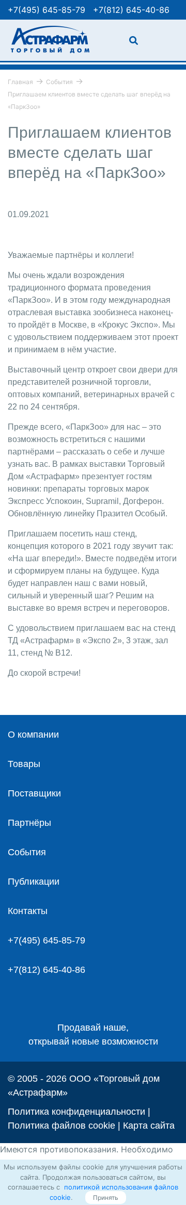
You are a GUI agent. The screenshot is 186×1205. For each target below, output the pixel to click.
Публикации (33, 881)
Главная (20, 82)
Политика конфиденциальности (76, 1111)
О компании (33, 734)
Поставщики (34, 793)
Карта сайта (149, 1125)
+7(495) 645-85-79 (46, 10)
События (59, 82)
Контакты (28, 911)
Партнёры (29, 823)
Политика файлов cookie (61, 1125)
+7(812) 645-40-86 (131, 10)
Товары (24, 764)
